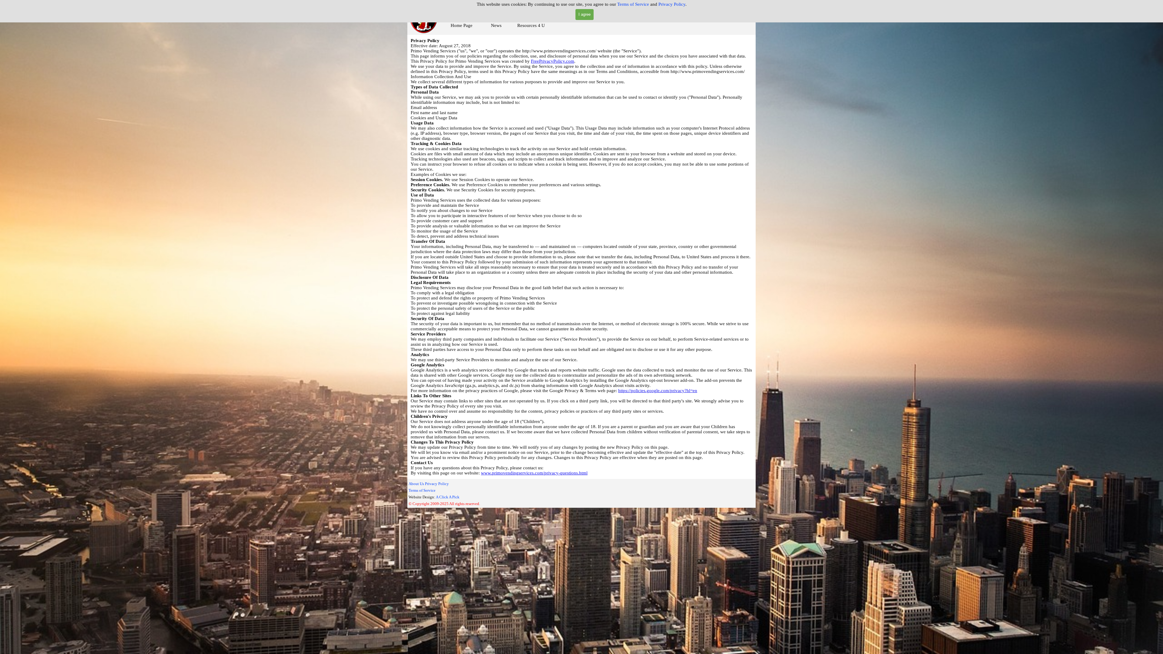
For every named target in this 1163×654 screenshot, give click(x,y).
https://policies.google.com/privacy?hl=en (657, 390)
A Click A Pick (447, 497)
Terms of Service (633, 4)
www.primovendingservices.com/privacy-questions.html (534, 473)
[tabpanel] (457, 493)
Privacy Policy (671, 4)
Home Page (461, 25)
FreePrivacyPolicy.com (552, 61)
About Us (416, 483)
